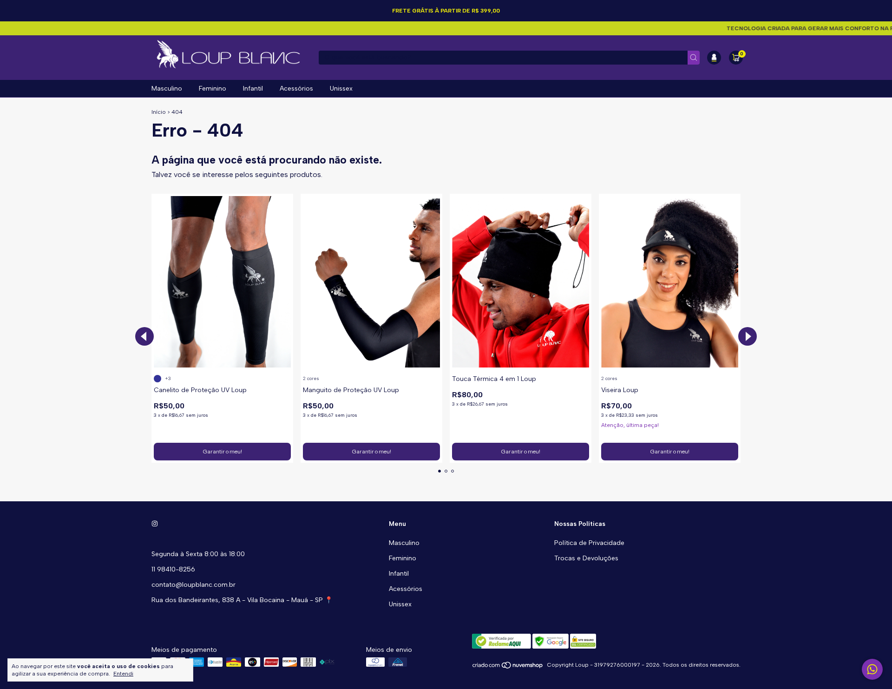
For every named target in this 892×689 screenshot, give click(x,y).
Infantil (253, 88)
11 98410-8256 (173, 569)
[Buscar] (694, 58)
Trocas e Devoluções (586, 558)
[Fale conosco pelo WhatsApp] (872, 669)
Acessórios (296, 88)
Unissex (341, 88)
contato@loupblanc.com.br (193, 585)
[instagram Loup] (154, 524)
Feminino (212, 88)
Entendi (123, 673)
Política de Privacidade (589, 543)
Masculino (166, 88)
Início (158, 112)
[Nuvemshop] (508, 667)
